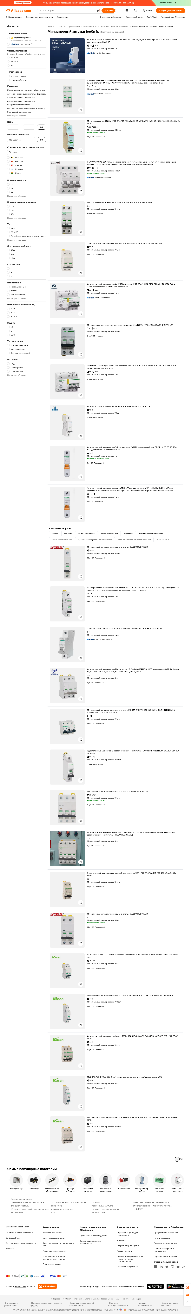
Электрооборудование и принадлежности (77, 26)
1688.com (67, 1299)
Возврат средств (124, 1251)
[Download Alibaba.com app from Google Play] (176, 1286)
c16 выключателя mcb (62, 1209)
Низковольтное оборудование (114, 26)
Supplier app (93, 1286)
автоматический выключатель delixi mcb (134, 540)
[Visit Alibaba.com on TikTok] (183, 1266)
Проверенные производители (93, 1236)
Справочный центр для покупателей (127, 1233)
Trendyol (125, 1299)
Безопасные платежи (52, 1232)
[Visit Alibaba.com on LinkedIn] (161, 1266)
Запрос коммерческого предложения (90, 1242)
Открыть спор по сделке (128, 1246)
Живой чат (121, 1240)
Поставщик (106, 53)
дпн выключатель (20, 1205)
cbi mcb (55, 534)
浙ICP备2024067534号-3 (167, 1310)
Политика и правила (52, 1264)
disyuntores (128, 534)
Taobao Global (107, 1299)
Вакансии (10, 1248)
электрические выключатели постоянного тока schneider (152, 1205)
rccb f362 (138, 1209)
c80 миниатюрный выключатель (27, 1202)
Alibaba (51, 26)
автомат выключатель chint (106, 1209)
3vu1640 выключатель (86, 534)
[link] (187, 1287)
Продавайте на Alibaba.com (166, 1232)
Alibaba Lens (20, 1286)
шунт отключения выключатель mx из (152, 1202)
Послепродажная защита (54, 1251)
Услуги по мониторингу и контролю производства (54, 1257)
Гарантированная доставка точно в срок (58, 1244)
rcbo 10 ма (56, 1205)
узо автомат (17, 1212)
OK (41, 127)
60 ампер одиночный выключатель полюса (30, 1209)
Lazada (96, 1299)
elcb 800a (68, 534)
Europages (136, 1299)
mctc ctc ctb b (163, 540)
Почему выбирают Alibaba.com (19, 1232)
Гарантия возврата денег (54, 1238)
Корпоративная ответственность (21, 1243)
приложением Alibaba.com (131, 1286)
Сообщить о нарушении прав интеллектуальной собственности (130, 1258)
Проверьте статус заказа (165, 1243)
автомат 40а (98, 1212)
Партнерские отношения (165, 1256)
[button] (98, 10)
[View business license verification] (120, 1309)
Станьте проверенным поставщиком (164, 1249)
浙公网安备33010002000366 (141, 1310)
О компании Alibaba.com (17, 1227)
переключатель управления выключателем (95, 540)
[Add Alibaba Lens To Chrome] (47, 1286)
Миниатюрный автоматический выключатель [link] (152, 26)
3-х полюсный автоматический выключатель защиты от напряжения (70, 1202)
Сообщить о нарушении (127, 1267)
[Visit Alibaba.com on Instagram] (172, 1266)
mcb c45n (97, 1202)
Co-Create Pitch (13, 1238)
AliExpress (55, 1299)
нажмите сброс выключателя (151, 534)
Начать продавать (162, 1238)
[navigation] (26, 593)
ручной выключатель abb (62, 540)
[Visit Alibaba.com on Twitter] (166, 1266)
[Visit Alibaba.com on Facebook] (155, 1266)
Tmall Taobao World (81, 1299)
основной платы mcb (109, 534)
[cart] (136, 11)
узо (53, 1212)
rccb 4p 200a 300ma (102, 1205)
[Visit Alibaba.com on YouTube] (178, 1266)
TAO (117, 1299)
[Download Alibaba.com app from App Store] (155, 1286)
